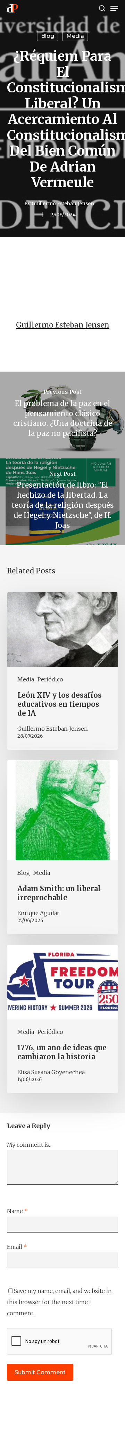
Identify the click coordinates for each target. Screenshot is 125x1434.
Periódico (50, 679)
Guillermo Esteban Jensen (63, 203)
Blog (47, 36)
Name (17, 1211)
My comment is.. (29, 1144)
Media (75, 36)
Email (17, 1246)
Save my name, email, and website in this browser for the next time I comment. (59, 1302)
